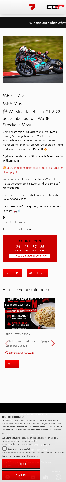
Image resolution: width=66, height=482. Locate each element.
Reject (21, 464)
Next (52, 344)
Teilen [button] (38, 273)
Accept (21, 475)
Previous (7, 344)
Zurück (12, 273)
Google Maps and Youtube (19, 449)
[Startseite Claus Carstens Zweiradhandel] (55, 6)
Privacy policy (33, 456)
